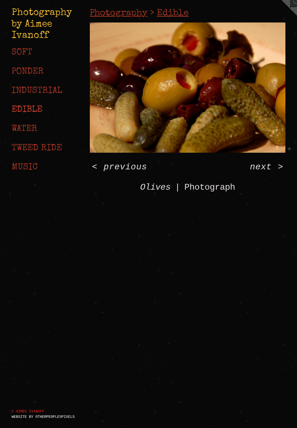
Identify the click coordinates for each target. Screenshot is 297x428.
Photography (118, 13)
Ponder (28, 71)
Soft (22, 52)
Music (25, 167)
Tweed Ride (37, 148)
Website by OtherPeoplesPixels (43, 417)
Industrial (37, 91)
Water (24, 129)
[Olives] (187, 87)
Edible (27, 110)
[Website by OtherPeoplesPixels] (282, 14)
